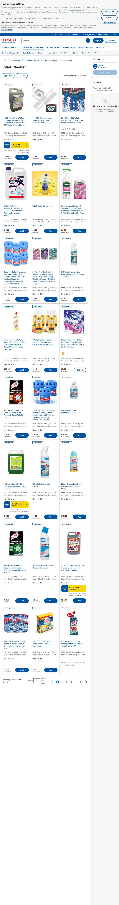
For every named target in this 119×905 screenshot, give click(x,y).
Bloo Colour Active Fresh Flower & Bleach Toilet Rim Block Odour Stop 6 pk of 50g (15, 644)
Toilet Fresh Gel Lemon (42, 206)
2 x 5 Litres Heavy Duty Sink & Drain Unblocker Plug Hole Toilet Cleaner (72, 567)
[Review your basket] (95, 66)
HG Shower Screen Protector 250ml (69, 411)
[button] (59, 34)
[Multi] (63, 353)
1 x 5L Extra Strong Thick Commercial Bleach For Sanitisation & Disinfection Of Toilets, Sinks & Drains (15, 121)
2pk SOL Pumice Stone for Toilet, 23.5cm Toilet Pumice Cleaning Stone (43, 120)
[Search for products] (88, 40)
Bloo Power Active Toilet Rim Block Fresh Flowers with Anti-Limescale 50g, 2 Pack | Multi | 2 (72, 343)
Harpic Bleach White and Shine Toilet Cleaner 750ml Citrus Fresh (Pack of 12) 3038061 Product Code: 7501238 (15, 344)
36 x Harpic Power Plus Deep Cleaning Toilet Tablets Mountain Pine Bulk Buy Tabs (15, 569)
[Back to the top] (60, 691)
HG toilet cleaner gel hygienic (41, 485)
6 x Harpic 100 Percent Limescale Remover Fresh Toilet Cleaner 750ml (72, 643)
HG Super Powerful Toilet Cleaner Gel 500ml (42, 566)
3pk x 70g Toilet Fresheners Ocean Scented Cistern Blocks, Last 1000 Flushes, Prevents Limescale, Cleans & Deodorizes (43, 415)
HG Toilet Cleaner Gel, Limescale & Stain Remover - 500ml (72, 274)
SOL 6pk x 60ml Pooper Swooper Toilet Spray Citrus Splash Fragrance (42, 342)
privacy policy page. (76, 10)
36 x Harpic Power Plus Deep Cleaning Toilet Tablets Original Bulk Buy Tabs (14, 414)
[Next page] (85, 682)
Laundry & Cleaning (32, 60)
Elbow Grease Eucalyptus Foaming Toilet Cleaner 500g (71, 486)
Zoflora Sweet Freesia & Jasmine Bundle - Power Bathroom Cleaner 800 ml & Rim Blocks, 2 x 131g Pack (72, 209)
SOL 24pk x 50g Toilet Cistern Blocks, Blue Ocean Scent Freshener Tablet (72, 120)
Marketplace (15, 60)
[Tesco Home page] (9, 40)
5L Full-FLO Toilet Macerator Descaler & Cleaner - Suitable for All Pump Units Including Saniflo (14, 211)
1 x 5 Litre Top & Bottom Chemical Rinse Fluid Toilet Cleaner (15, 486)
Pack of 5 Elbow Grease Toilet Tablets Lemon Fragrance (42, 643)
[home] (5, 60)
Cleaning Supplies (50, 60)
